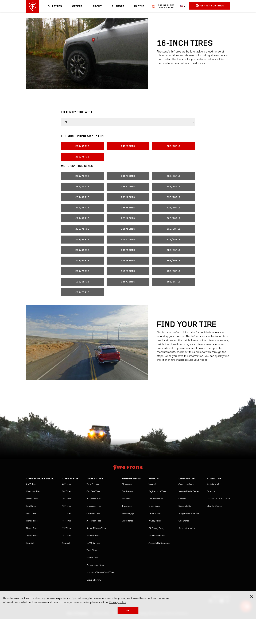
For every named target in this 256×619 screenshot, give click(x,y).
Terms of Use (155, 514)
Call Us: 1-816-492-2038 (218, 499)
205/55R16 (82, 146)
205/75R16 (82, 271)
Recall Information (187, 528)
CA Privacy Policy (157, 528)
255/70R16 (82, 187)
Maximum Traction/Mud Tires (100, 573)
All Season (127, 484)
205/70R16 (174, 261)
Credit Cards (154, 506)
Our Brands (184, 521)
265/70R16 (174, 146)
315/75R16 (128, 271)
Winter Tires (92, 558)
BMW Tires (31, 484)
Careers (182, 499)
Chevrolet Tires (33, 492)
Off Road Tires (93, 514)
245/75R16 (128, 146)
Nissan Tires (31, 528)
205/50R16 (128, 250)
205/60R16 (82, 261)
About (97, 6)
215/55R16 (128, 229)
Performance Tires (95, 565)
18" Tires (66, 506)
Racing (139, 6)
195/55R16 (82, 282)
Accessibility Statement (159, 543)
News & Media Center (189, 492)
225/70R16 (174, 218)
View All (30, 543)
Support (118, 6)
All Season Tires (94, 499)
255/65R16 (174, 176)
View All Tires (93, 484)
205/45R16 (82, 250)
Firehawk (126, 499)
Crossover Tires (94, 506)
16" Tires (66, 521)
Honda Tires (31, 521)
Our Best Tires (93, 492)
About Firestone (186, 484)
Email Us (211, 492)
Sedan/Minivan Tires (96, 528)
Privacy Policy (155, 521)
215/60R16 (174, 229)
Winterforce (127, 521)
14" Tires (66, 536)
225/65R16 (128, 218)
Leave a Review (94, 580)
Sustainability (185, 506)
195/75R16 (128, 282)
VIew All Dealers (214, 506)
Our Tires (55, 6)
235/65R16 (128, 197)
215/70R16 (128, 239)
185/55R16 (174, 282)
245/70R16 (128, 187)
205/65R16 (128, 261)
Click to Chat (213, 484)
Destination (127, 492)
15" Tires (66, 528)
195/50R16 (174, 271)
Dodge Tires (32, 499)
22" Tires (66, 484)
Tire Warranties (156, 499)
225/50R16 (174, 208)
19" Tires (66, 499)
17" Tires (66, 514)
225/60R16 (82, 218)
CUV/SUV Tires (93, 543)
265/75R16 (82, 157)
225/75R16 (82, 229)
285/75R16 (82, 292)
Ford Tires (31, 506)
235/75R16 (82, 208)
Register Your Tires (157, 492)
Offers (77, 6)
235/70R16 (174, 197)
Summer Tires (93, 536)
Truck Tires (92, 550)
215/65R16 (82, 239)
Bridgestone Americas (189, 514)
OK (128, 610)
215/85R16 (174, 239)
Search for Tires (212, 6)
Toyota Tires (31, 536)
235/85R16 (128, 208)
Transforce (127, 506)
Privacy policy (117, 602)
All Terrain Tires (94, 521)
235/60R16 (82, 197)
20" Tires (66, 492)
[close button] (251, 596)
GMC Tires (31, 514)
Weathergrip (128, 514)
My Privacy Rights (157, 536)
